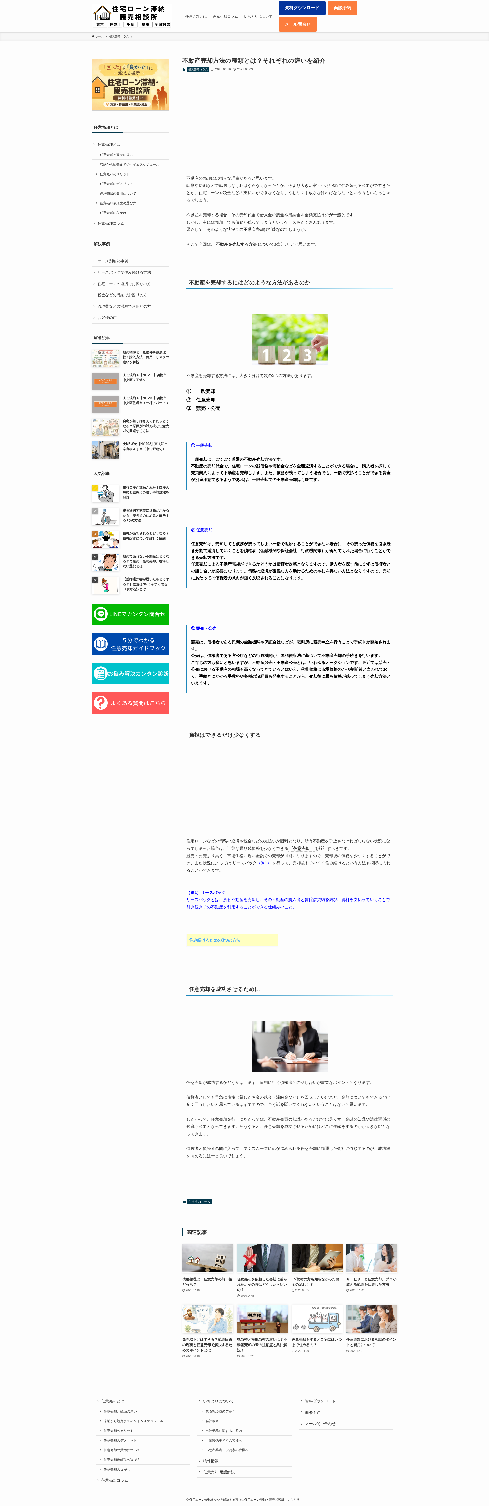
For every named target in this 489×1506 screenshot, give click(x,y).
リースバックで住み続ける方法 (124, 272)
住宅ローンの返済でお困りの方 (124, 283)
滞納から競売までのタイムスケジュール (129, 164)
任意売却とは (109, 144)
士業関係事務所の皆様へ (224, 1440)
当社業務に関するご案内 (224, 1431)
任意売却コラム (198, 69)
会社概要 (212, 1421)
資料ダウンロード (320, 1401)
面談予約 (312, 1412)
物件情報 (211, 1461)
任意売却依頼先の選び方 (118, 203)
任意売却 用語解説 (219, 1472)
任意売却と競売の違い (116, 155)
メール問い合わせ (320, 1423)
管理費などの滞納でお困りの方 (124, 306)
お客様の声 (107, 317)
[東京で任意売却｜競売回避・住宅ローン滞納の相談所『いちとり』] (132, 16)
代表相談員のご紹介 (220, 1411)
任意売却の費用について (118, 193)
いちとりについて (218, 1401)
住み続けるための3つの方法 (214, 940)
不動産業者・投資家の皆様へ (227, 1450)
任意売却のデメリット (116, 184)
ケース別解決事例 (113, 261)
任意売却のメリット (115, 174)
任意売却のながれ (113, 213)
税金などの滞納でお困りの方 (122, 295)
